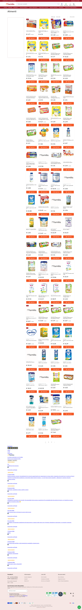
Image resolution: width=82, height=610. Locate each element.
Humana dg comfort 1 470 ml (31, 185)
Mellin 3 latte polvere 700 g (56, 341)
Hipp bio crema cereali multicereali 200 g (67, 252)
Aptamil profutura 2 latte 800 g (56, 275)
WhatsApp (66, 5)
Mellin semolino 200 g (43, 230)
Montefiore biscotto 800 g (44, 207)
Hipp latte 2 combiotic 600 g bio (68, 274)
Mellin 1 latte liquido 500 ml (68, 186)
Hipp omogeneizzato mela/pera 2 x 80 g (67, 76)
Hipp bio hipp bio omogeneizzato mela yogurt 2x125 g (30, 141)
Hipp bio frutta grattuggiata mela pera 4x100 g (55, 97)
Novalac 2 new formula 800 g (43, 186)
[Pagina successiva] (54, 442)
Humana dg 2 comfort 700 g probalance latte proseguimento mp (31, 76)
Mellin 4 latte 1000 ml (43, 362)
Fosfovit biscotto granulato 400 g (68, 97)
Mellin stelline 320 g (30, 429)
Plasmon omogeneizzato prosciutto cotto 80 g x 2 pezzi (31, 119)
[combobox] (38, 4)
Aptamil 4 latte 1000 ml (43, 429)
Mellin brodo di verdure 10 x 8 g (31, 319)
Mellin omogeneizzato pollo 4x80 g (68, 32)
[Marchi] (62, 4)
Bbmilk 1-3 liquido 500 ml (31, 229)
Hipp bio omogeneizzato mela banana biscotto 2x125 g (55, 54)
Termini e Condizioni (33, 606)
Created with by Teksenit (41, 607)
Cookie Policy (44, 606)
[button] (74, 4)
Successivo (15, 460)
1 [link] (45, 442)
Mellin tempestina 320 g (68, 407)
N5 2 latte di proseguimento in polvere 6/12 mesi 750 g (56, 230)
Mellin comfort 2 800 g (43, 163)
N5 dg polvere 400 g (30, 362)
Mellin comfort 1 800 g (43, 385)
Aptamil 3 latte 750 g (30, 385)
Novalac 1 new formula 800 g (55, 186)
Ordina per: (53, 16)
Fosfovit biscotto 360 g (67, 162)
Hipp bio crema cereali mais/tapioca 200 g (43, 76)
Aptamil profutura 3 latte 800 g (43, 275)
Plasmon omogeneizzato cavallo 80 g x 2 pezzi (31, 97)
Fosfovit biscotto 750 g (30, 31)
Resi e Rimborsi (61, 577)
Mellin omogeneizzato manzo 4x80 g (55, 32)
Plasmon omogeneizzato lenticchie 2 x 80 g (68, 385)
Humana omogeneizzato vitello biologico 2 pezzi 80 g (56, 252)
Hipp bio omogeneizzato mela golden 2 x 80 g (68, 318)
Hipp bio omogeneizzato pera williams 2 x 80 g (55, 318)
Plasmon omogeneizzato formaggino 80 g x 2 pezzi (44, 119)
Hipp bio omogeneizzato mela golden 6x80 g (55, 430)
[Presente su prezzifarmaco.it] (64, 594)
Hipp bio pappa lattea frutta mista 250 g (67, 119)
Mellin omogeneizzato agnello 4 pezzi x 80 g (30, 164)
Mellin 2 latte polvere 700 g (68, 341)
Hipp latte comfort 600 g (56, 295)
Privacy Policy (39, 606)
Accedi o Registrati (28, 577)
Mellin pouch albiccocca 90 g (44, 141)
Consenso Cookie (49, 606)
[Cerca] (58, 4)
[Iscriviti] (26, 591)
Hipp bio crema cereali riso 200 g (56, 76)
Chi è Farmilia (43, 577)
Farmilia (42, 605)
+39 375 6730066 (14, 577)
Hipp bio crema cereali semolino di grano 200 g (31, 274)
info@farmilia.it (5, 0)
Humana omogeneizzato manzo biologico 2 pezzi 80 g (56, 163)
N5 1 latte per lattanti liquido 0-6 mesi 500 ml (30, 407)
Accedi (70, 5)
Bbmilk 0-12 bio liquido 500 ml (67, 208)
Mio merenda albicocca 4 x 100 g (44, 54)
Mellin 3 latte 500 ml (67, 362)
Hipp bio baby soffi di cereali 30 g (55, 385)
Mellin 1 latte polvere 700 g (31, 208)
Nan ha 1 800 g (66, 229)
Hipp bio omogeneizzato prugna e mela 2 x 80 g (43, 318)
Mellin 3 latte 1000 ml (55, 362)
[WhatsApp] (66, 4)
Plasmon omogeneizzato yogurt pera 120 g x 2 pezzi (44, 97)
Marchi (62, 5)
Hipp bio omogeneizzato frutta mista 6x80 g (68, 54)
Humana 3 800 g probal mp (56, 406)
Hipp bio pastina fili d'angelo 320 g (67, 296)
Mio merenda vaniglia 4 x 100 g (43, 32)
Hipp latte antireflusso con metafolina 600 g (44, 296)
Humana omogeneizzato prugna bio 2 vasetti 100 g (31, 252)
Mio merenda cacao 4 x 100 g (31, 54)
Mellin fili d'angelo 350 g (55, 140)
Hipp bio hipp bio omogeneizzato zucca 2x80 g (43, 252)
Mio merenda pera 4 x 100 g (56, 119)
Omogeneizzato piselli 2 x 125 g (43, 408)
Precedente (10, 460)
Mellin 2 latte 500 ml (55, 207)
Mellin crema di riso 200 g (31, 340)
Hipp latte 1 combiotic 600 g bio (31, 296)
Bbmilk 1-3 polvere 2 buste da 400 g (44, 340)
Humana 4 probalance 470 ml (68, 141)
